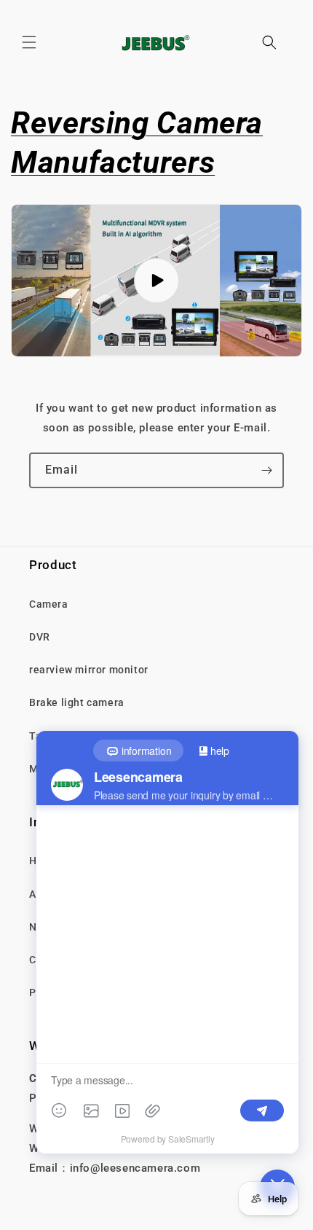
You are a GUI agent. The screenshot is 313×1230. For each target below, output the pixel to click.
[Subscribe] (266, 470)
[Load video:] (156, 280)
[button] (29, 42)
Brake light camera (76, 702)
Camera (48, 604)
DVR (39, 637)
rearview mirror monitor (88, 669)
